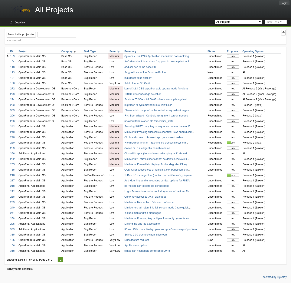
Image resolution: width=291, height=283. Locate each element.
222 (12, 191)
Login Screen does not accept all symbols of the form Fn (156, 191)
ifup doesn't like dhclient (138, 77)
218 (12, 185)
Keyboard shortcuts (21, 268)
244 (12, 212)
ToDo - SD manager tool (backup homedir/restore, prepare (158, 175)
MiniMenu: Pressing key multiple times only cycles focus (156, 218)
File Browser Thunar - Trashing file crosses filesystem (155, 142)
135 (12, 169)
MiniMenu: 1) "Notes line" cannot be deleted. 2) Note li (155, 159)
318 (12, 250)
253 (12, 148)
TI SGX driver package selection (142, 94)
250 (12, 142)
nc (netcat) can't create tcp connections (146, 185)
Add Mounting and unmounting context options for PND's (157, 180)
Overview (20, 22)
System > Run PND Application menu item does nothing (156, 56)
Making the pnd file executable (142, 223)
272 (12, 88)
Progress (232, 51)
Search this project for (21, 34)
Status (211, 51)
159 (12, 56)
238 (12, 196)
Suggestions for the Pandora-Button (145, 72)
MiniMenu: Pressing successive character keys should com (158, 132)
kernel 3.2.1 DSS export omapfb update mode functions (156, 88)
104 (12, 61)
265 (12, 164)
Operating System (253, 51)
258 (12, 218)
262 (12, 159)
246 (12, 137)
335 (12, 234)
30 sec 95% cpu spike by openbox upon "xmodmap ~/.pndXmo (160, 229)
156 (12, 83)
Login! (284, 3)
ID (11, 51)
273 (12, 94)
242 (12, 126)
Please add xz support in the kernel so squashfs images (156, 110)
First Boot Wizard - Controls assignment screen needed (156, 115)
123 (12, 72)
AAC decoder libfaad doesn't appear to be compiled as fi (156, 61)
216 (12, 175)
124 (12, 77)
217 (12, 180)
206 (12, 115)
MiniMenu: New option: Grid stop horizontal (149, 202)
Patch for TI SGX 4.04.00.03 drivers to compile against (155, 99)
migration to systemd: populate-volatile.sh (148, 104)
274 (12, 99)
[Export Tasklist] (283, 32)
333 (12, 229)
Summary (130, 51)
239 (12, 202)
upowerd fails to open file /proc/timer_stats (148, 121)
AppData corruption (135, 245)
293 (12, 104)
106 (12, 245)
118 (12, 67)
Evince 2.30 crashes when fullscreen (145, 234)
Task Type (90, 51)
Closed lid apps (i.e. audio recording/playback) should (155, 153)
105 (12, 239)
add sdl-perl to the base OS (140, 67)
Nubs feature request (136, 239)
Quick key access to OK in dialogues (145, 196)
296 (12, 121)
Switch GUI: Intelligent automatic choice (147, 148)
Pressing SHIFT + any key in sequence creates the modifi (157, 126)
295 (12, 223)
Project (23, 51)
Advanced (15, 40)
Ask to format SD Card (137, 83)
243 (12, 132)
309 (12, 110)
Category (67, 51)
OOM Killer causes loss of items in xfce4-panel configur (156, 169)
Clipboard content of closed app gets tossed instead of (156, 137)
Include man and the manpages (142, 212)
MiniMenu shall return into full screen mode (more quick (156, 207)
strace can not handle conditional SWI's (147, 250)
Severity (114, 51)
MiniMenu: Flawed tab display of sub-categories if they (156, 164)
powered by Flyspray (275, 277)
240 (12, 207)
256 (12, 153)
